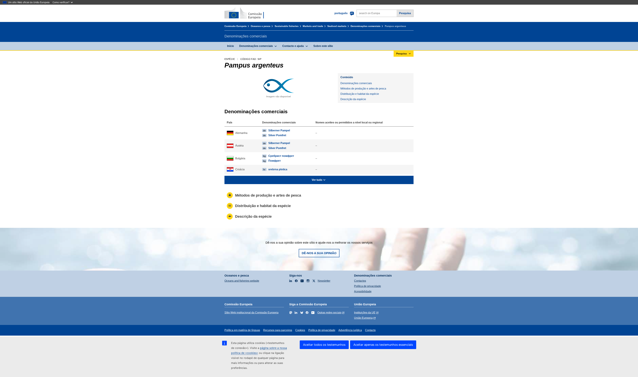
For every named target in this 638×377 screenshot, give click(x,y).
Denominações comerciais (365, 26)
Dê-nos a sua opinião (319, 253)
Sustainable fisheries (287, 26)
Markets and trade (313, 26)
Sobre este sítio (323, 46)
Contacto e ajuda (293, 46)
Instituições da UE (364, 312)
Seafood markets (336, 26)
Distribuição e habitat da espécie (359, 93)
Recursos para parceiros (277, 330)
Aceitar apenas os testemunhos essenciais (383, 344)
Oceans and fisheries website (241, 280)
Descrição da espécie (353, 99)
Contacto (370, 330)
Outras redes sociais (329, 312)
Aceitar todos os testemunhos (324, 344)
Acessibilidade (363, 291)
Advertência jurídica (350, 330)
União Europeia (363, 317)
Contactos (360, 280)
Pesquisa (405, 13)
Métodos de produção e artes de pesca (363, 88)
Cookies (300, 330)
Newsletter (324, 280)
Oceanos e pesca (260, 26)
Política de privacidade (367, 286)
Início (230, 46)
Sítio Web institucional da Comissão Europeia (251, 312)
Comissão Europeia (235, 26)
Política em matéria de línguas (242, 330)
